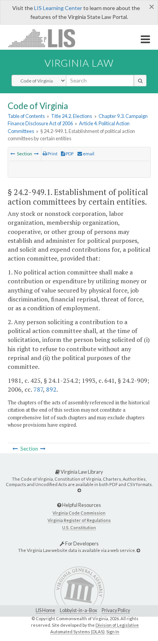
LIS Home (45, 610)
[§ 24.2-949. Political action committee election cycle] (12, 153)
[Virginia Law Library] (79, 490)
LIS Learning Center (58, 8)
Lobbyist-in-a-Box (78, 610)
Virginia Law (79, 63)
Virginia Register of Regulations (79, 520)
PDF (69, 153)
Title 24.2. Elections (71, 116)
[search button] (140, 80)
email (88, 153)
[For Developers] (138, 550)
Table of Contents (26, 116)
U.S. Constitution (79, 527)
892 (51, 389)
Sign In (112, 631)
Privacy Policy (116, 610)
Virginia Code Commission (79, 512)
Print (52, 153)
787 (38, 389)
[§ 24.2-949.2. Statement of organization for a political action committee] (36, 153)
